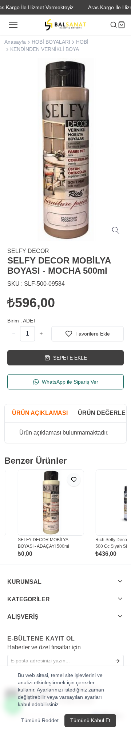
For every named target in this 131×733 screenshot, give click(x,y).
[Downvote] (41, 333)
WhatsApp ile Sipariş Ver (70, 382)
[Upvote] (13, 333)
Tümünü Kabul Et (90, 720)
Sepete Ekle (70, 358)
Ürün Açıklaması (40, 413)
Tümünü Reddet (40, 720)
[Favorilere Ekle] (66, 479)
